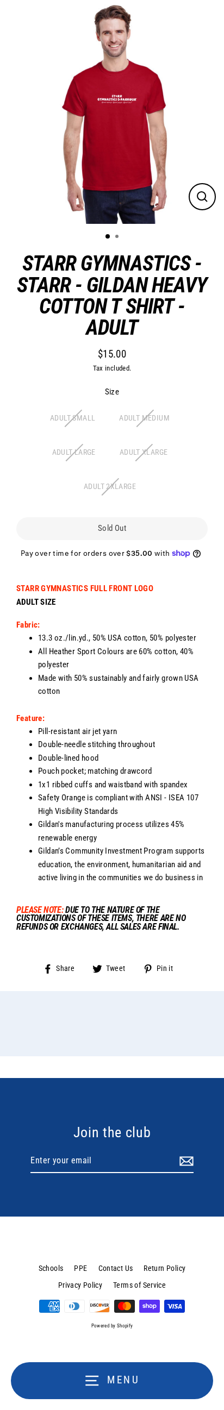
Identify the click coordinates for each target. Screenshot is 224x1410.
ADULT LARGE (74, 452)
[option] (112, 112)
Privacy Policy (80, 1285)
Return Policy (164, 1268)
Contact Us (115, 1268)
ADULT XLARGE (144, 452)
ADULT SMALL (72, 417)
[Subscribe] (185, 1161)
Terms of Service (139, 1285)
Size (112, 392)
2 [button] (118, 237)
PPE (80, 1268)
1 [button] (108, 237)
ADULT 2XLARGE (110, 486)
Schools (51, 1268)
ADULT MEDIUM (144, 417)
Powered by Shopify (112, 1325)
